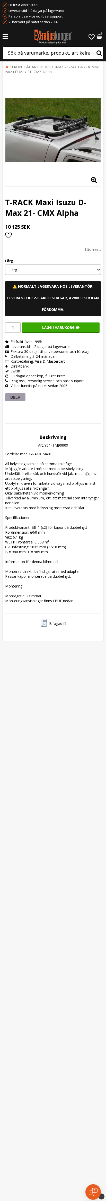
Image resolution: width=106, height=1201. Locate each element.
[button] (92, 37)
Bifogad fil (57, 623)
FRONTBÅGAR (24, 66)
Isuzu (44, 66)
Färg (9, 260)
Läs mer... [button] (93, 249)
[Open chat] (93, 1192)
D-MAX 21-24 (63, 66)
